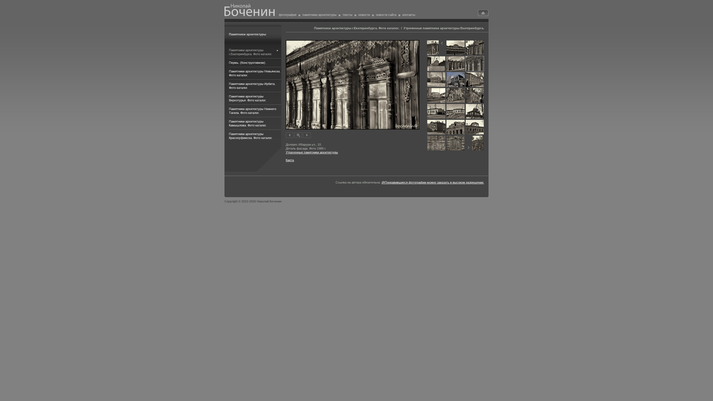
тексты (347, 14)
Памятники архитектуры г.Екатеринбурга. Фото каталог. (356, 28)
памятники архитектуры (319, 14)
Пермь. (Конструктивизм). (247, 62)
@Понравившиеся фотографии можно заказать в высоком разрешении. (433, 182)
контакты (408, 14)
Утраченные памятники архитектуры (312, 152)
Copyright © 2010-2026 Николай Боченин (253, 201)
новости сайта (386, 14)
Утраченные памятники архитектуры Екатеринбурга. (444, 28)
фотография (287, 14)
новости (364, 14)
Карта (290, 160)
